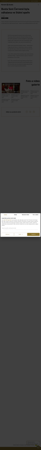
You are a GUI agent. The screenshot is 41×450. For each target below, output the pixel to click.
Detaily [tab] (15, 214)
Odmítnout (8, 234)
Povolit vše (33, 234)
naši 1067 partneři (7, 219)
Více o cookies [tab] (35, 214)
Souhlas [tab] (5, 214)
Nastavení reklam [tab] (25, 214)
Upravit (20, 234)
